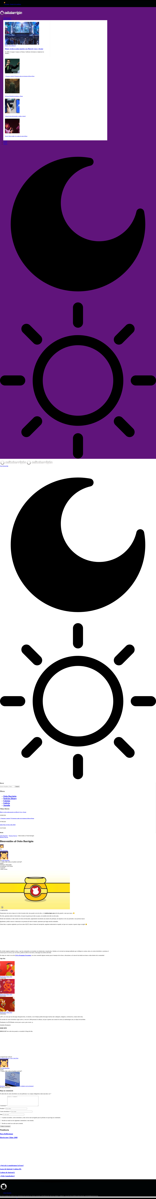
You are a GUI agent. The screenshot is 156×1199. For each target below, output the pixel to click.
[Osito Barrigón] (26, 464)
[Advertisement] (49, 937)
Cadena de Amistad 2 (7, 1172)
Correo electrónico (5, 1111)
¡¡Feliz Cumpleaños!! (7, 1176)
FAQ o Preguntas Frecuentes (23, 955)
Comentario (3, 1105)
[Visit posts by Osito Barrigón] (2, 847)
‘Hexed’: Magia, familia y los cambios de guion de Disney (16, 136)
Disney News (8, 45)
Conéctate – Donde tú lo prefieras (12, 4)
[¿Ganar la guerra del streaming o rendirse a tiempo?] (12, 113)
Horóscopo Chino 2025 (6, 994)
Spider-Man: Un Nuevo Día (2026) (8, 824)
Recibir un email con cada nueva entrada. (12, 1123)
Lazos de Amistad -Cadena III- (11, 1169)
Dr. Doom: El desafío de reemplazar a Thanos (14, 96)
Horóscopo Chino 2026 (6, 976)
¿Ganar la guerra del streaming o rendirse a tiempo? (15, 116)
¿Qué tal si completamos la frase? (12, 1165)
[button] (4, 466)
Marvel (14, 45)
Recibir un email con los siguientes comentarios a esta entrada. (18, 1120)
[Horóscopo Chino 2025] (7, 993)
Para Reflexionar (6, 1134)
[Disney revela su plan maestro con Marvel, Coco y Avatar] (22, 44)
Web (1, 1114)
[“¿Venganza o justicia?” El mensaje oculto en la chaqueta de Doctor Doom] (12, 73)
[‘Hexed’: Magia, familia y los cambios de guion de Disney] (12, 133)
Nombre (2, 1108)
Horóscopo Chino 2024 (6, 1012)
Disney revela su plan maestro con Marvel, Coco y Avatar (24, 49)
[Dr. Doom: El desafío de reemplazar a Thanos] (12, 93)
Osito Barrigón (4, 850)
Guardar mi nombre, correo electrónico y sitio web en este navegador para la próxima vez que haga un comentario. (31, 1117)
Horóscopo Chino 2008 (8, 1137)
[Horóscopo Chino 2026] (7, 975)
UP (16, 1198)
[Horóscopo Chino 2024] (7, 1011)
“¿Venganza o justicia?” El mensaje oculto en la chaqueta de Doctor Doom (19, 76)
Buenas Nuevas (4, 837)
